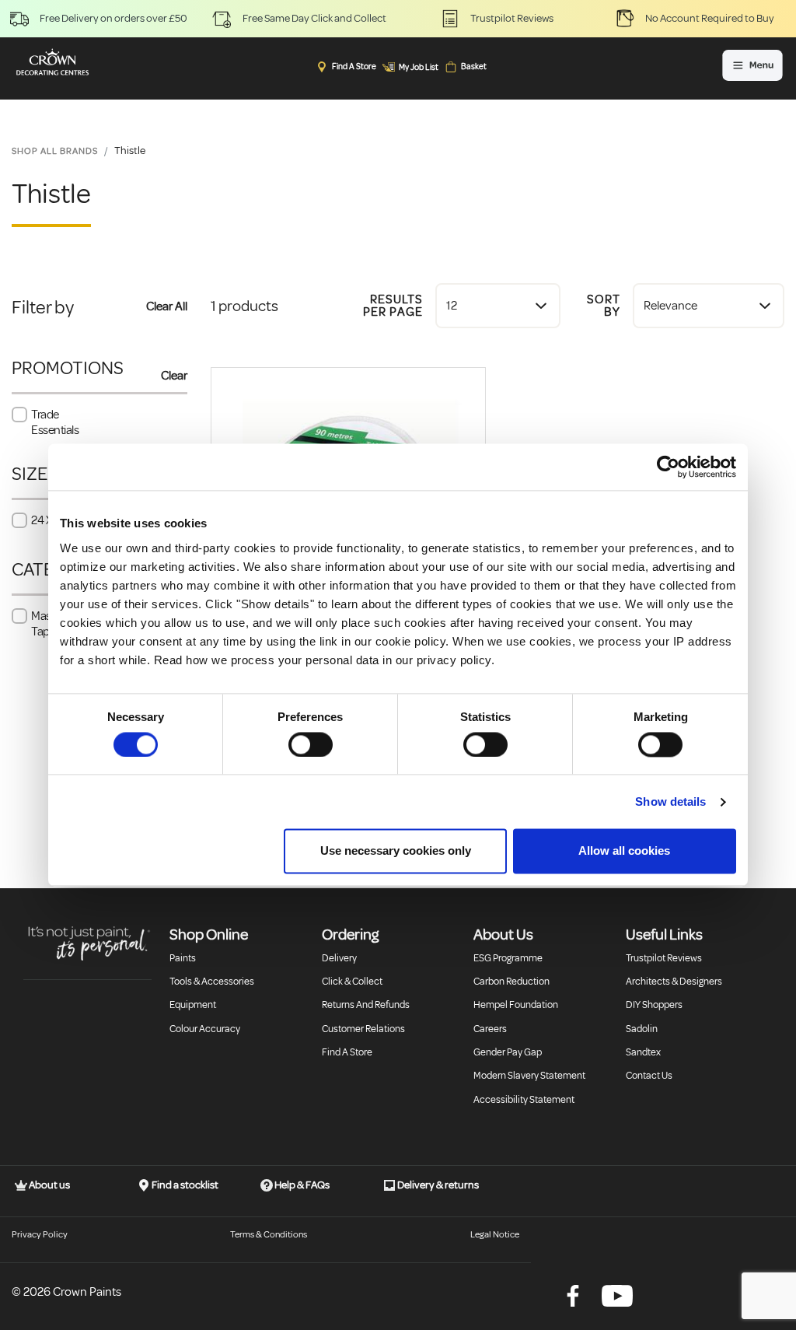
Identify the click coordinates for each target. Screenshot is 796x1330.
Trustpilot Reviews (664, 958)
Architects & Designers (674, 981)
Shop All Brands (55, 151)
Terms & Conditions (268, 1235)
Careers (490, 1029)
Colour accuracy (204, 1029)
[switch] (310, 744)
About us (48, 1185)
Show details (670, 801)
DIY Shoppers (654, 1005)
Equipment (192, 1005)
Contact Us (649, 1075)
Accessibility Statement (523, 1100)
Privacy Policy (40, 1235)
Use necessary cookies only (395, 851)
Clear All (166, 306)
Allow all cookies (624, 851)
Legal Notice (494, 1235)
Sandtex (643, 1052)
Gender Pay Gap (507, 1052)
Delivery (339, 958)
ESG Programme (508, 958)
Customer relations (363, 1029)
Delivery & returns (437, 1185)
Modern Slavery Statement (529, 1075)
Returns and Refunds (366, 1005)
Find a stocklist (184, 1185)
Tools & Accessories (211, 981)
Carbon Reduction (511, 981)
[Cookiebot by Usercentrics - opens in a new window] (668, 466)
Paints (182, 958)
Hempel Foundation (515, 1005)
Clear (174, 375)
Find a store (347, 1052)
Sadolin (642, 1029)
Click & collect (352, 981)
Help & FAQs (301, 1185)
